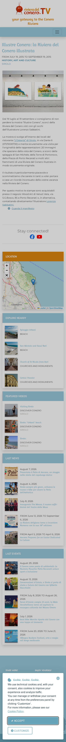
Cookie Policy (16, 711)
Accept (19, 720)
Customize (21, 730)
